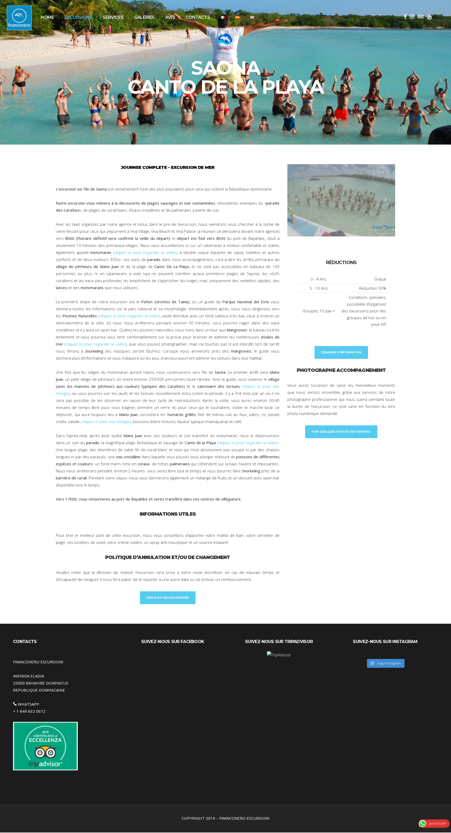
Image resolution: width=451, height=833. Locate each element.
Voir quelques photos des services (341, 431)
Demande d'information (341, 352)
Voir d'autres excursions (167, 597)
